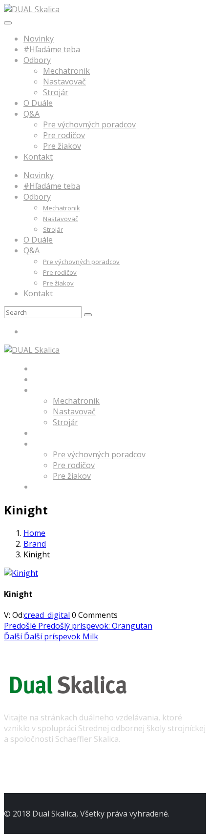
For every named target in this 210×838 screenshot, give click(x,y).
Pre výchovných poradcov (89, 124)
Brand (34, 543)
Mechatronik (66, 70)
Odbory (37, 60)
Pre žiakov (62, 146)
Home (34, 533)
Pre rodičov (64, 135)
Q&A (31, 113)
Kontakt (38, 156)
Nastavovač (64, 81)
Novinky (38, 38)
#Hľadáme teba (51, 49)
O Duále (38, 103)
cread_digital (47, 615)
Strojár (55, 92)
